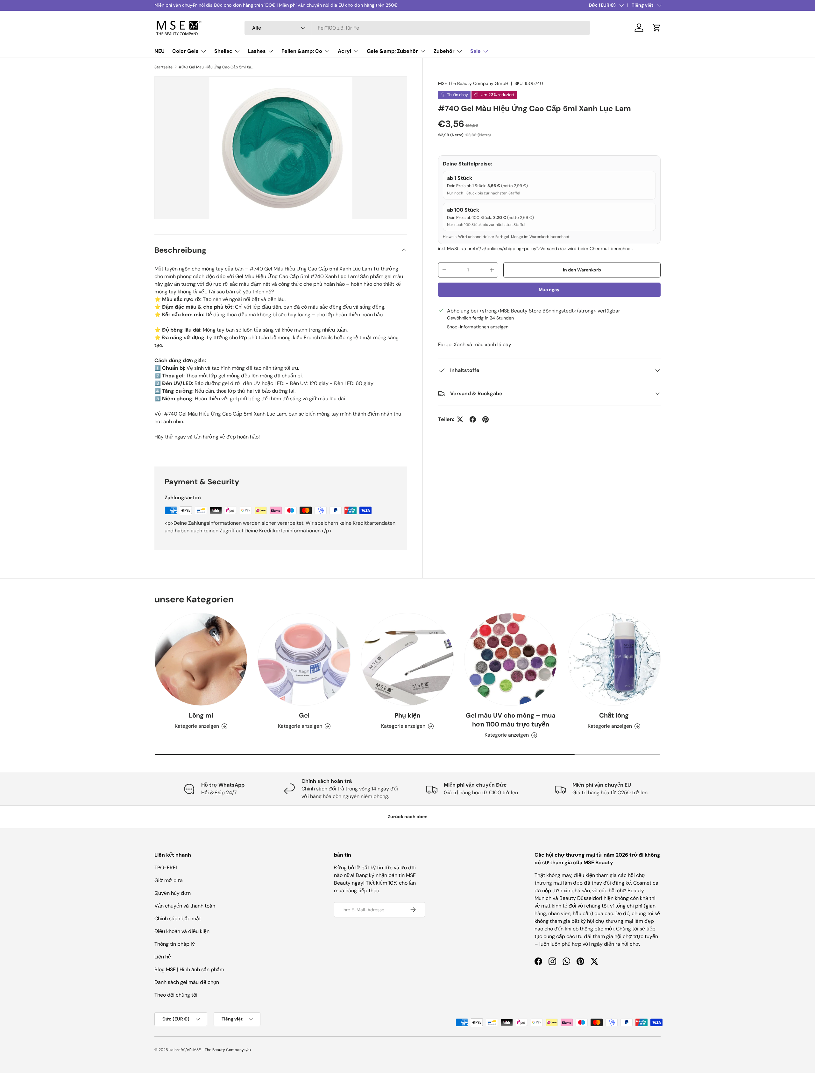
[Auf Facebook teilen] (472, 419)
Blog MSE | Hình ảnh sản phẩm (189, 969)
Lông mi (201, 715)
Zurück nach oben (408, 816)
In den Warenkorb (582, 270)
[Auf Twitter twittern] (460, 419)
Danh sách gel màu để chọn (186, 982)
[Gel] (304, 659)
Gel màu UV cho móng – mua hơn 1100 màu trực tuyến (511, 719)
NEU (159, 51)
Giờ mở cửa (168, 880)
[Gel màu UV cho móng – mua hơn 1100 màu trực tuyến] (510, 659)
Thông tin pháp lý (174, 944)
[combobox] (417, 28)
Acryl (344, 51)
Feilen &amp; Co (301, 51)
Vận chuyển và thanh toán (184, 905)
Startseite (163, 67)
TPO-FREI (165, 867)
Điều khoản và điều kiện (181, 931)
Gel (304, 715)
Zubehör (444, 51)
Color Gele (185, 51)
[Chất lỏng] (614, 659)
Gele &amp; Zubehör (392, 51)
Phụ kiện (407, 715)
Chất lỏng (614, 715)
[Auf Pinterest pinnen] (485, 419)
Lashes (257, 51)
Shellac (223, 51)
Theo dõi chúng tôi (175, 995)
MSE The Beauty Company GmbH (473, 83)
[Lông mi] (201, 659)
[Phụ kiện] (407, 659)
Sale (475, 51)
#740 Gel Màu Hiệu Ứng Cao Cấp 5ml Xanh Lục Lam (217, 67)
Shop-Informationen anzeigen (477, 327)
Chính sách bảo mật (177, 918)
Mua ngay (549, 289)
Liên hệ (162, 956)
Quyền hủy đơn (172, 893)
